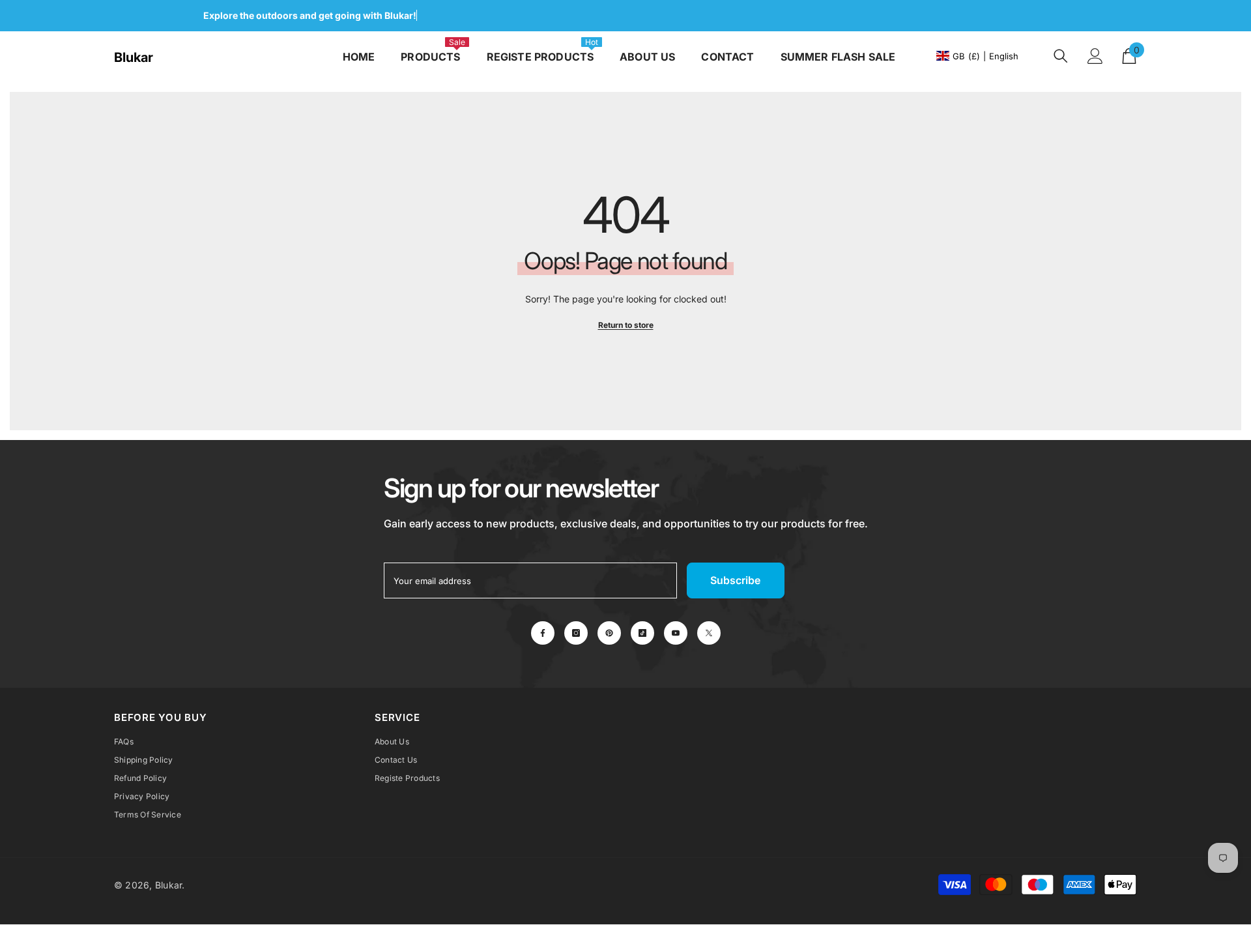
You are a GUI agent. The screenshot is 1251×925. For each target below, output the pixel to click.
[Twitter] (709, 633)
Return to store (626, 325)
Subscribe (735, 580)
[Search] (1060, 56)
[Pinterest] (609, 633)
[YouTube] (675, 633)
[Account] (1095, 56)
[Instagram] (576, 633)
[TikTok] (642, 633)
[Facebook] (542, 633)
